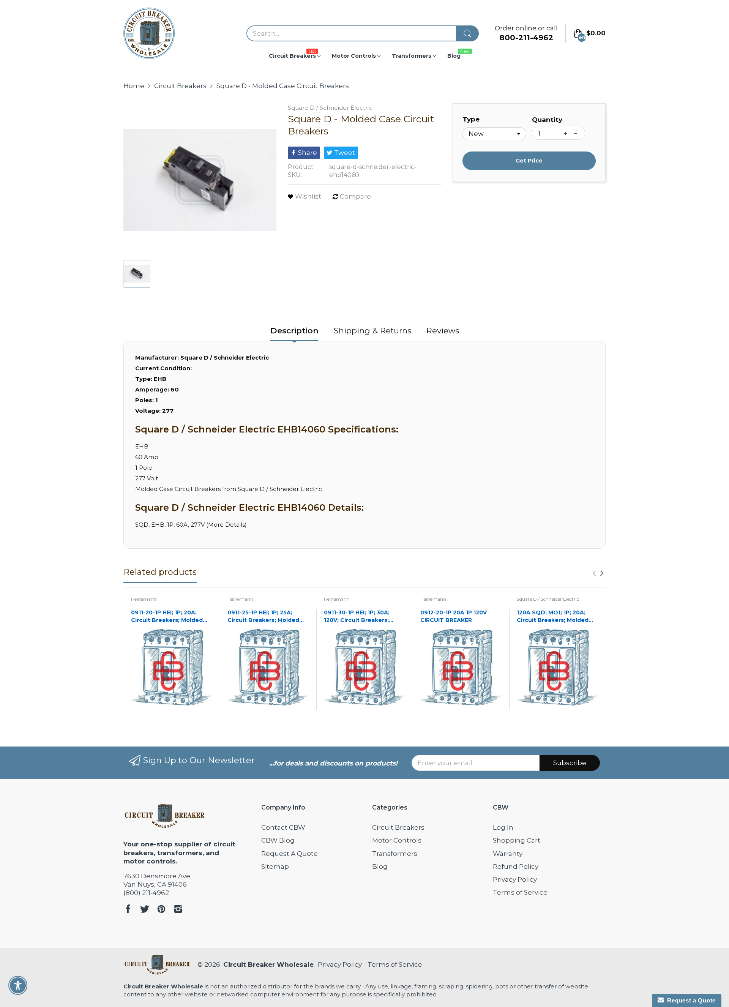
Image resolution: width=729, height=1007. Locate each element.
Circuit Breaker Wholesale (268, 964)
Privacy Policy (515, 879)
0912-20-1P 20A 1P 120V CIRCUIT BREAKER (453, 616)
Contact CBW (283, 827)
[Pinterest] (161, 909)
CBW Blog (278, 840)
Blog (380, 866)
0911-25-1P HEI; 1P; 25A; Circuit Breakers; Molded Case (263, 616)
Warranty (507, 853)
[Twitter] (144, 909)
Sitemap (275, 866)
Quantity (547, 119)
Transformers (394, 853)
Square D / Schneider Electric (330, 107)
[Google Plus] (178, 909)
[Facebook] (128, 909)
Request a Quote (690, 1000)
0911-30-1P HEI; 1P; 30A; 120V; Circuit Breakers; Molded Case (357, 616)
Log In (503, 827)
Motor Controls (396, 840)
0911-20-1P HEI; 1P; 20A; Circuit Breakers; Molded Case (167, 616)
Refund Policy (515, 866)
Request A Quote (289, 853)
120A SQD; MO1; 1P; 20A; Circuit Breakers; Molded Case (553, 616)
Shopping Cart (516, 840)
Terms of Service (520, 892)
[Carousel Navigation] (598, 573)
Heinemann (144, 599)
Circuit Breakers (398, 827)
